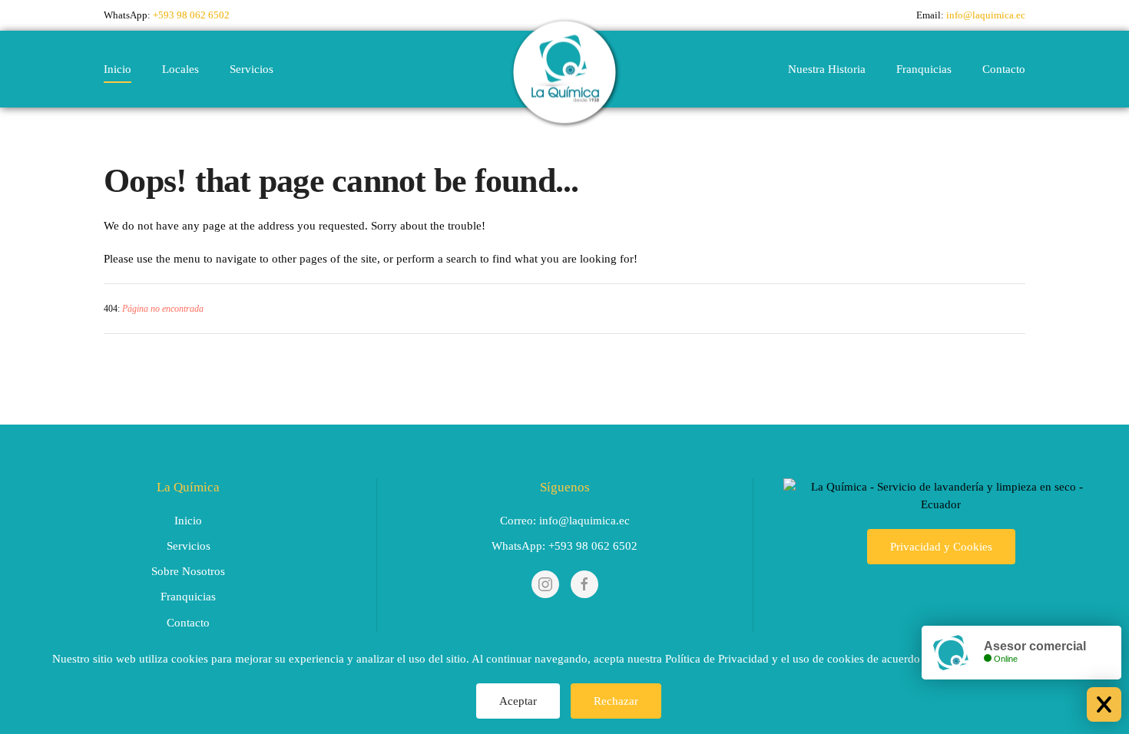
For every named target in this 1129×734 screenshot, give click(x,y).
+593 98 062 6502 (191, 15)
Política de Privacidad (717, 659)
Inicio (117, 69)
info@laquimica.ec (985, 15)
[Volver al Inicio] (564, 69)
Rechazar (616, 701)
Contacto (1003, 69)
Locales (180, 69)
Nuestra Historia (827, 69)
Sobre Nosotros (188, 571)
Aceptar (518, 701)
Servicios (251, 69)
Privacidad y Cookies (941, 547)
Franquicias (924, 69)
